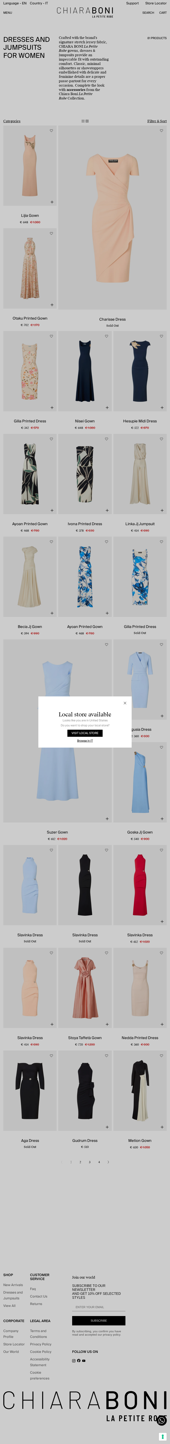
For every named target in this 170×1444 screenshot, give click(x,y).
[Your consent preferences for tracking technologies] (163, 1437)
